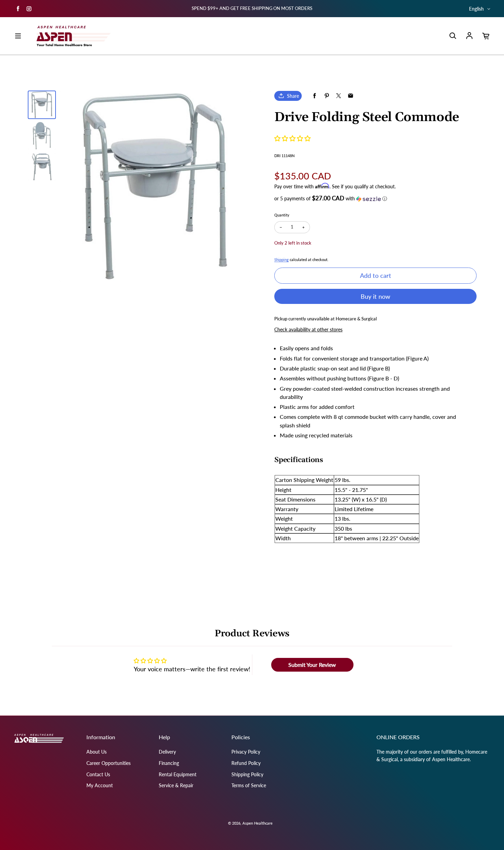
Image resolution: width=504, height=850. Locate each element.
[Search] (452, 36)
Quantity (281, 215)
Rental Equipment (177, 774)
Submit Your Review (312, 664)
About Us (96, 752)
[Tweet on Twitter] (338, 96)
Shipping (281, 259)
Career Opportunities (108, 763)
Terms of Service (248, 785)
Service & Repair (176, 785)
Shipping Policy (247, 774)
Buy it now (375, 296)
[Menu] (18, 36)
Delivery (167, 752)
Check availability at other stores (308, 329)
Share (293, 96)
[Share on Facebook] (314, 96)
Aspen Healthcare (257, 823)
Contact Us (98, 774)
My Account (99, 785)
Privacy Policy (245, 752)
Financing (169, 763)
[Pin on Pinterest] (326, 96)
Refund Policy (246, 763)
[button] (292, 138)
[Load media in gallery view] (42, 104)
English (476, 9)
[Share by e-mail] (350, 96)
